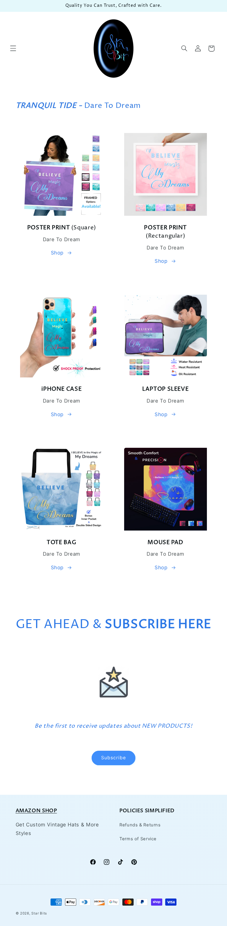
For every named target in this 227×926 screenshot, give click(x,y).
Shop (57, 253)
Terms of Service (138, 838)
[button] (13, 48)
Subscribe (113, 757)
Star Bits (39, 913)
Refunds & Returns (140, 825)
